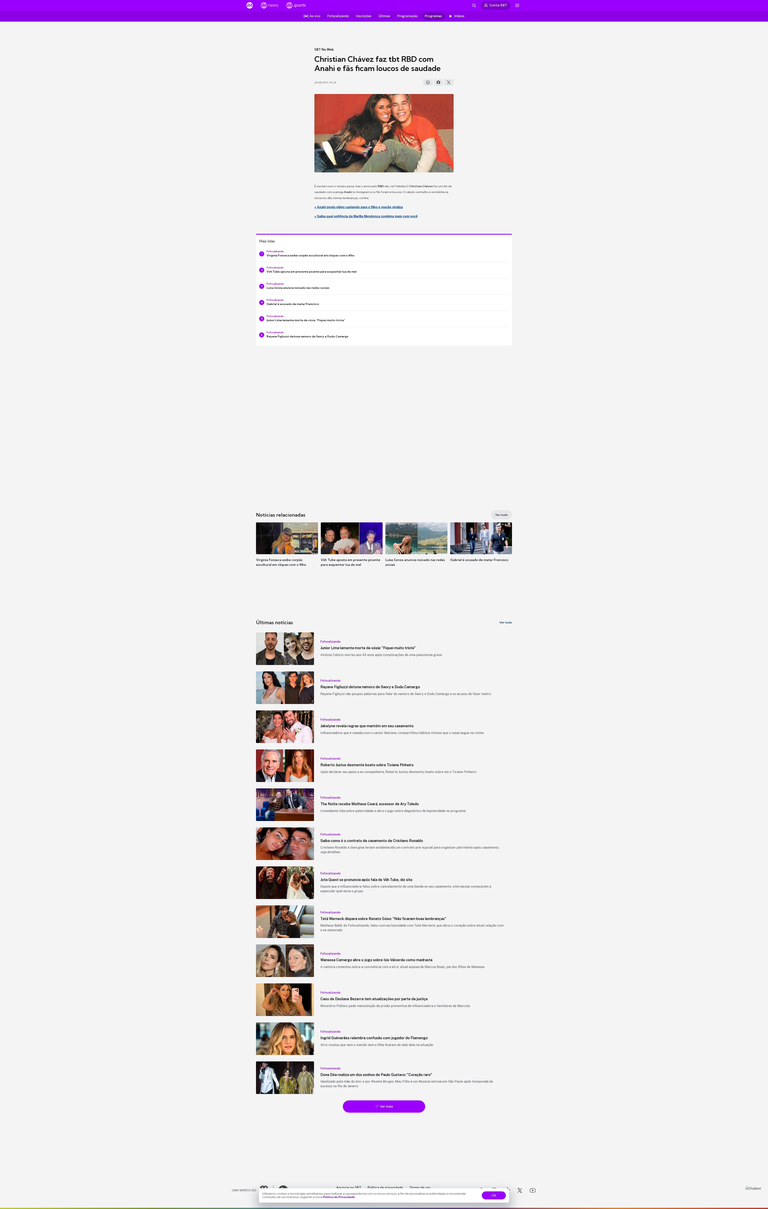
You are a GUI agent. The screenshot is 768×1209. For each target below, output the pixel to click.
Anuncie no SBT (348, 1187)
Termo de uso (419, 1187)
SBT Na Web (324, 49)
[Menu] (517, 5)
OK (493, 1195)
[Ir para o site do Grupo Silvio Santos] (252, 1190)
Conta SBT (498, 5)
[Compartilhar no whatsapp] (428, 82)
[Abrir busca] (474, 5)
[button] (287, 550)
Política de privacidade (385, 1187)
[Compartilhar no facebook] (438, 82)
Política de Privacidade (339, 1197)
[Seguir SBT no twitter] (520, 1190)
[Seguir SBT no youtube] (532, 1190)
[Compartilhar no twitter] (449, 82)
